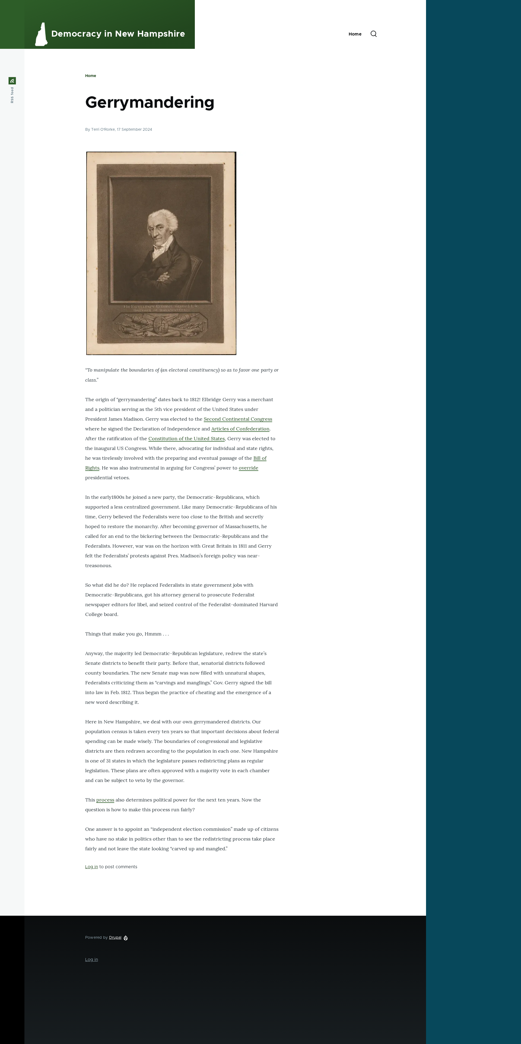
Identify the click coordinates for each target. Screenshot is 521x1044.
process (105, 800)
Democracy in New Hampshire (118, 34)
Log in (91, 867)
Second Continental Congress (238, 419)
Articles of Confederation (240, 429)
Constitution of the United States (186, 438)
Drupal (115, 938)
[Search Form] (373, 34)
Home (90, 76)
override (248, 468)
